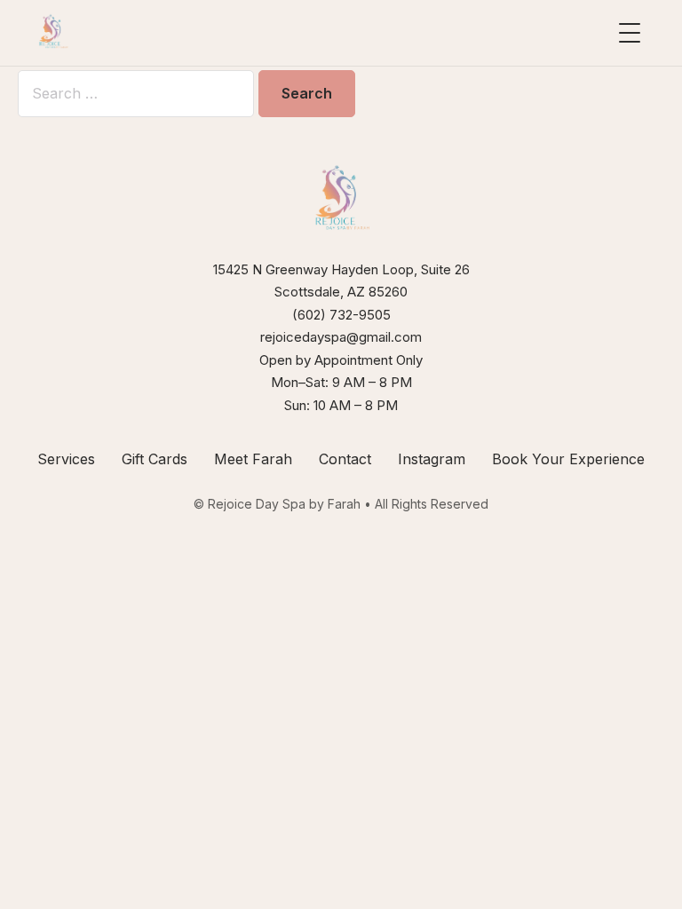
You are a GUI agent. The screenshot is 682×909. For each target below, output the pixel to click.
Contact (345, 459)
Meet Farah (253, 459)
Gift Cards (154, 459)
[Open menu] (629, 33)
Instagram (431, 459)
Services (66, 459)
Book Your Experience (568, 459)
